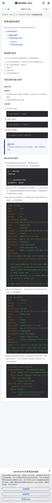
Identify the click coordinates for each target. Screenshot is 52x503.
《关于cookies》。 (13, 484)
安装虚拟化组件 (11, 31)
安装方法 (14, 42)
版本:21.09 (13, 15)
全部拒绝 (26, 494)
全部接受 (26, 489)
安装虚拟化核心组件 (15, 38)
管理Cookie (26, 499)
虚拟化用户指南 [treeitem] (24, 15)
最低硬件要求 (13, 35)
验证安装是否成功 (17, 45)
